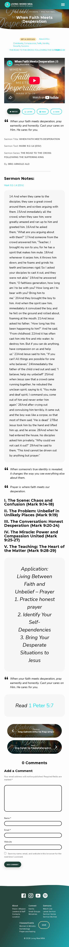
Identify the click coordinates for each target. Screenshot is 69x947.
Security (16, 46)
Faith (39, 43)
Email (7, 830)
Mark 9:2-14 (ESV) (14, 185)
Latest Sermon (49, 912)
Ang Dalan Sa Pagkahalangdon (33, 748)
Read (43, 112)
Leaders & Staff (18, 912)
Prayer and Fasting (27, 932)
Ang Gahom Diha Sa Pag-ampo (36, 732)
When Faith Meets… (48, 12)
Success (25, 46)
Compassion (30, 43)
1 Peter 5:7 (41, 705)
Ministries (33, 914)
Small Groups (34, 912)
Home (15, 12)
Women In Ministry (27, 926)
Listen (29, 112)
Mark (57, 50)
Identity (45, 43)
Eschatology (24, 929)
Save (57, 112)
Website (8, 842)
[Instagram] (31, 896)
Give (44, 925)
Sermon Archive (50, 917)
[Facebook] (23, 896)
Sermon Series (49, 914)
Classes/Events (26, 923)
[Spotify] (45, 896)
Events (31, 909)
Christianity (33, 12)
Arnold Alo (44, 39)
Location (16, 917)
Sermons (23, 12)
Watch (14, 112)
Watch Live (47, 909)
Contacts (16, 914)
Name (7, 818)
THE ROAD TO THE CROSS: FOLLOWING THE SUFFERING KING (38, 50)
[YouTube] (38, 896)
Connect (32, 905)
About (15, 905)
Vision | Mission (19, 909)
